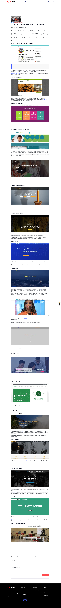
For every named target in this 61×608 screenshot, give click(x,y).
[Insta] (9, 596)
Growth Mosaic (45, 99)
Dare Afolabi (14, 27)
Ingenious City (45, 123)
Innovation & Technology (32, 1)
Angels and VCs (40, 1)
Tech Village (15, 492)
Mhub (12, 519)
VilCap (18, 567)
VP (11, 237)
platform (25, 264)
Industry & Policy (47, 1)
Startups (22, 1)
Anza (40, 289)
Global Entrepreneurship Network (15, 73)
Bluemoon (25, 318)
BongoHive (26, 460)
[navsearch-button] (53, 1)
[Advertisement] (30, 9)
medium (17, 554)
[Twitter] (8, 596)
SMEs (26, 1)
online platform (17, 178)
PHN (26, 151)
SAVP (22, 431)
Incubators (15, 567)
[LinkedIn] (11, 596)
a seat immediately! (40, 556)
